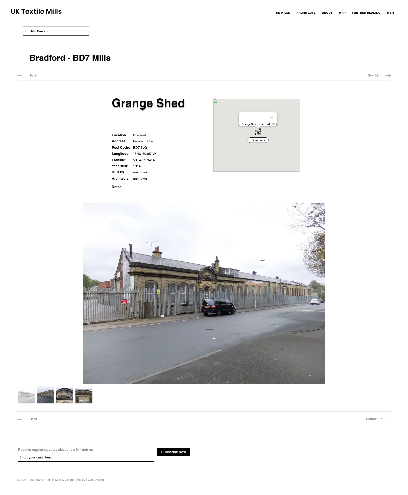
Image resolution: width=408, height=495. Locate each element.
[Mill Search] (27, 31)
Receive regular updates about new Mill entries (55, 449)
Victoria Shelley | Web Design (84, 479)
